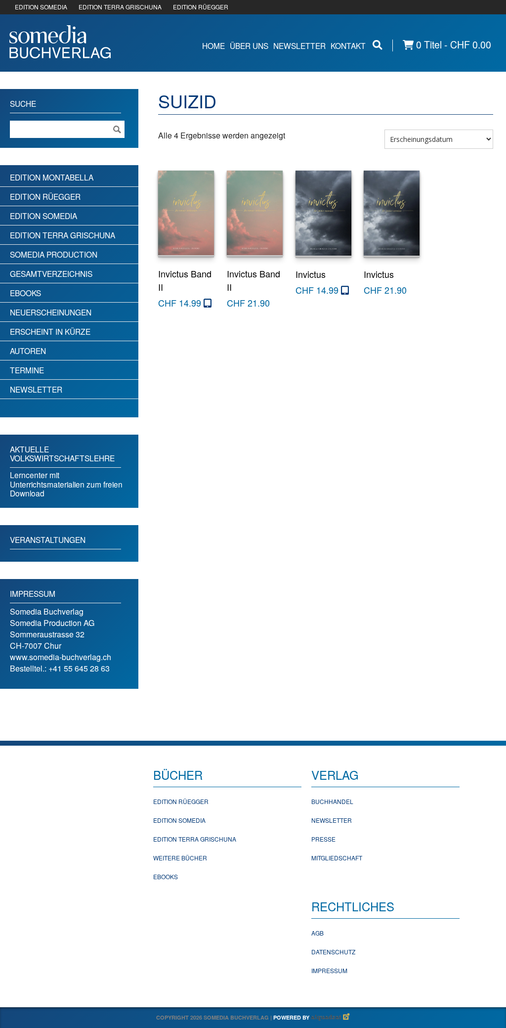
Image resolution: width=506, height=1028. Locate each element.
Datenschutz (333, 951)
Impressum (329, 970)
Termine (27, 369)
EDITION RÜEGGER (200, 6)
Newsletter (299, 45)
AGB (317, 933)
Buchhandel (332, 801)
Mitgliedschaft (336, 857)
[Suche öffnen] (377, 45)
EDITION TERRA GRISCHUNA (120, 6)
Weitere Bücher (180, 857)
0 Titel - (452, 45)
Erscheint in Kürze (50, 331)
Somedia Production (53, 254)
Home (213, 45)
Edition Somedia (43, 215)
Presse (323, 839)
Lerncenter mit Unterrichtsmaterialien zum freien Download (66, 483)
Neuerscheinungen (50, 312)
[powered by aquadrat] (330, 1017)
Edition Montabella (51, 177)
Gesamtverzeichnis (51, 273)
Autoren (28, 350)
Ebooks (25, 292)
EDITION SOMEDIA (41, 6)
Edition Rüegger (45, 196)
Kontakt (348, 45)
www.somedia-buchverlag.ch (60, 657)
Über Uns (249, 45)
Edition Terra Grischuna (62, 234)
